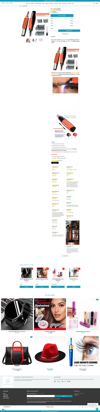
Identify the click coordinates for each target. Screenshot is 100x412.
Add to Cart (26, 286)
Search (4, 393)
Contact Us (69, 3)
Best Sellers (28, 3)
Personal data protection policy (41, 402)
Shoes (43, 3)
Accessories (56, 3)
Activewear (51, 3)
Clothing (32, 3)
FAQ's (73, 3)
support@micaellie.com (79, 393)
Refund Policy (5, 396)
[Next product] (82, 278)
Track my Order (64, 3)
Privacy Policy (5, 395)
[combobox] (26, 284)
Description (53, 36)
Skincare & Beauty (38, 3)
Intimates (47, 3)
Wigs (60, 3)
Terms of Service (6, 398)
